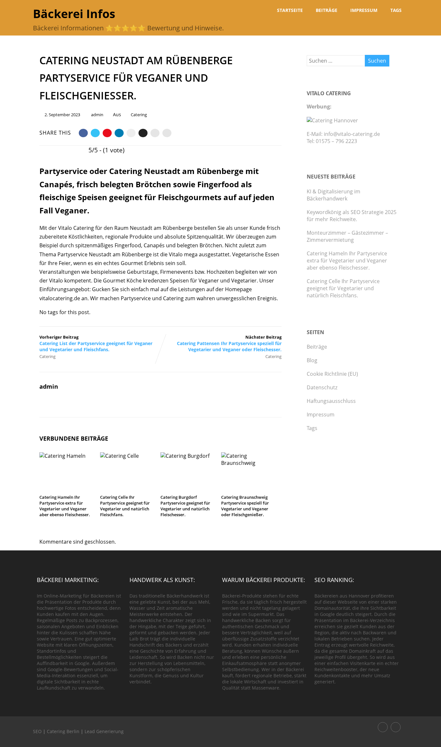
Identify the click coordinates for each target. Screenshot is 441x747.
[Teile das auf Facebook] (83, 133)
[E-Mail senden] (154, 133)
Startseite (290, 10)
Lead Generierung (104, 731)
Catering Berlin (63, 731)
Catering (139, 115)
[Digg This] (143, 133)
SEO (37, 731)
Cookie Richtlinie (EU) (332, 373)
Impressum (363, 10)
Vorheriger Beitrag (95, 343)
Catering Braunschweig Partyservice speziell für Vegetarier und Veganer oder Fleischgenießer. (245, 505)
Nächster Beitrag (229, 343)
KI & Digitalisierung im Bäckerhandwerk (333, 195)
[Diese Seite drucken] (166, 133)
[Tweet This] (95, 133)
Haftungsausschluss (331, 400)
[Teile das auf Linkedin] (119, 133)
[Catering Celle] (128, 455)
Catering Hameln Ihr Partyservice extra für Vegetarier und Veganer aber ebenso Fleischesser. (64, 505)
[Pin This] (107, 133)
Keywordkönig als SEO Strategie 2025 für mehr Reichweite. (351, 216)
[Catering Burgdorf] (188, 455)
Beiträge (326, 10)
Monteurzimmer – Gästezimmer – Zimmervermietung (347, 236)
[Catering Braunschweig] (249, 462)
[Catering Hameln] (67, 455)
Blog (312, 360)
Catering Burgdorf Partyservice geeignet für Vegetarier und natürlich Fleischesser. (185, 505)
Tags (396, 10)
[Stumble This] (131, 133)
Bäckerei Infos (74, 14)
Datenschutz (322, 387)
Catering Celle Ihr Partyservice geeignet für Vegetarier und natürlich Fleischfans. (125, 505)
